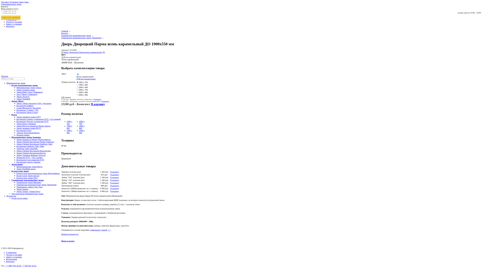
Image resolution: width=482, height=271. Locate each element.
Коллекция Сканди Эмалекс (28, 162)
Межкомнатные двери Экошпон (26, 137)
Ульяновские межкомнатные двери (27, 180)
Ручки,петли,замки (19, 198)
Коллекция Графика (24, 106)
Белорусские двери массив (27, 176)
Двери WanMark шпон (26, 169)
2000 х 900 (83, 95)
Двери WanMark (23, 99)
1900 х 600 (83, 85)
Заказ (26, 2)
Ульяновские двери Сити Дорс (29, 187)
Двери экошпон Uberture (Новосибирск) (33, 140)
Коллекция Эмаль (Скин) (27, 112)
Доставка (5, 2)
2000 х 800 (83, 92)
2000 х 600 (83, 87)
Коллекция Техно (23, 130)
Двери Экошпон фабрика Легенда (31, 155)
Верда (14, 115)
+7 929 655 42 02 (29, 266)
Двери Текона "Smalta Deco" (28, 191)
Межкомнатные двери (15, 83)
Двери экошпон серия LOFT (28, 117)
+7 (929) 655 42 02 (8, 13)
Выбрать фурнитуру (70, 234)
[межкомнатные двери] (11, 4)
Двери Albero (17, 101)
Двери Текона (22, 189)
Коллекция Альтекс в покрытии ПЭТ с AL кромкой (38, 119)
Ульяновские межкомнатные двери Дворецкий (36, 185)
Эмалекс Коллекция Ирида (28, 133)
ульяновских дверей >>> (100, 230)
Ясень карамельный (85, 77)
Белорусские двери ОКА (27, 178)
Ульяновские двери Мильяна (28, 182)
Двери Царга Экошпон (26, 124)
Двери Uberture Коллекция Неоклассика (33, 151)
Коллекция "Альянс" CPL (27, 110)
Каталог (4, 76)
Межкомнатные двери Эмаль (28, 88)
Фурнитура (11, 196)
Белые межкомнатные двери (24, 85)
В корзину (97, 99)
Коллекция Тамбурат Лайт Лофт (30, 146)
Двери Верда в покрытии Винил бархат (33, 126)
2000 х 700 (83, 90)
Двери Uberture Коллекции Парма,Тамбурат (35, 142)
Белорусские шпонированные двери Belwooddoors (38, 173)
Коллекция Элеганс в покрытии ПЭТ (32, 121)
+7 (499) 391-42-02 (9, 11)
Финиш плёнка (22, 135)
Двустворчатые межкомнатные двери (27, 194)
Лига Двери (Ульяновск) (26, 94)
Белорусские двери (20, 171)
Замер (21, 2)
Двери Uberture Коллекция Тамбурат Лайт (34, 144)
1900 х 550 (83, 82)
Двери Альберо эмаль (25, 90)
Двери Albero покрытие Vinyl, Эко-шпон (33, 103)
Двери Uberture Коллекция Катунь (31, 153)
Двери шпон (17, 164)
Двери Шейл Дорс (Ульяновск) (29, 92)
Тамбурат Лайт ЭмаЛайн (27, 149)
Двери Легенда (22, 97)
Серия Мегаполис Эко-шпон (28, 108)
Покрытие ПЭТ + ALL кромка (29, 158)
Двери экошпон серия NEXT (28, 128)
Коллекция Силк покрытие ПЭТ (30, 160)
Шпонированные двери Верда (29, 167)
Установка (13, 2)
